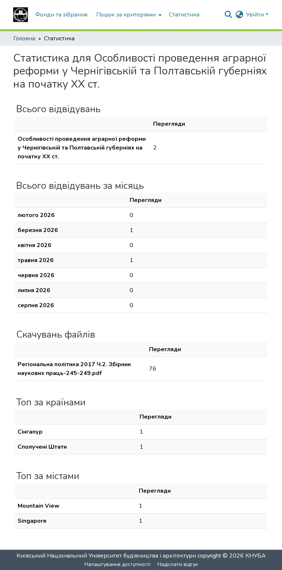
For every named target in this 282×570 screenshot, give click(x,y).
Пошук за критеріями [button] (126, 15)
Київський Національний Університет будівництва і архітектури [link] (106, 556)
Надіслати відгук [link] (178, 564)
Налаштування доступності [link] (117, 564)
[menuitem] (128, 14)
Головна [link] (24, 38)
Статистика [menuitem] (184, 15)
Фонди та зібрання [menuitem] (61, 15)
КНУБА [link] (255, 556)
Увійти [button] (255, 15)
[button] (20, 14)
